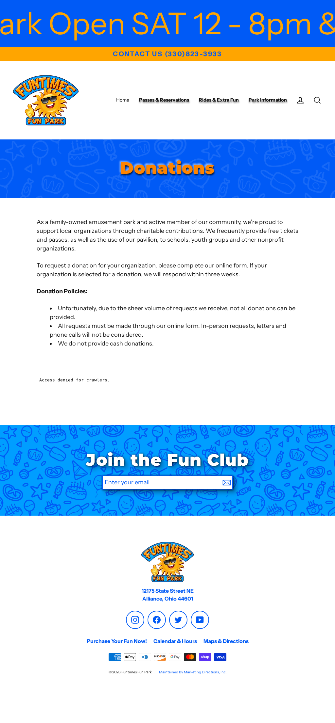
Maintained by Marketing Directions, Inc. (193, 672)
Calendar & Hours (175, 641)
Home (122, 100)
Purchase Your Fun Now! (117, 641)
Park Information (268, 100)
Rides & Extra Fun (219, 100)
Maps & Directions (226, 641)
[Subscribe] (226, 482)
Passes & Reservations (164, 100)
